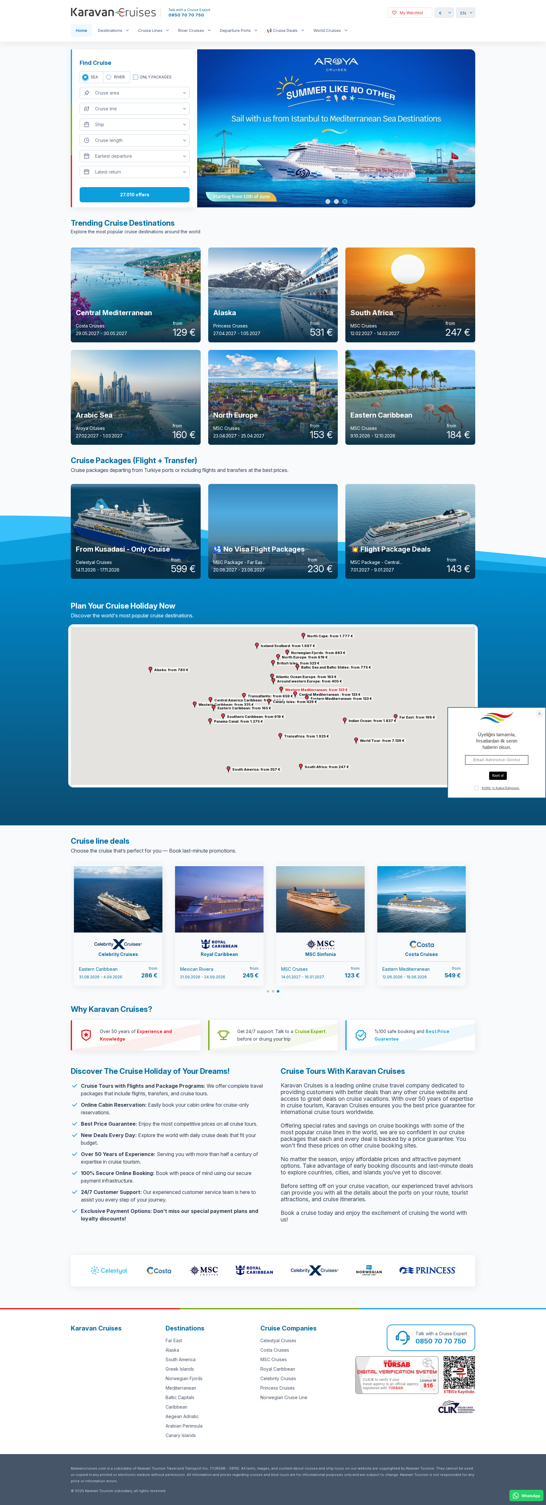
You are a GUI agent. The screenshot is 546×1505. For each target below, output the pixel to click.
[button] (281, 690)
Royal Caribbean (277, 1369)
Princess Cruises (277, 1388)
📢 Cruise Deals (282, 30)
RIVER (119, 77)
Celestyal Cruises (278, 1340)
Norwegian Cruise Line (283, 1397)
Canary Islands (181, 1435)
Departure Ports (235, 30)
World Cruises (327, 30)
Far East (174, 1340)
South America (181, 1359)
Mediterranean (181, 1388)
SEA (94, 77)
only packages (156, 77)
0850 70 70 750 (186, 14)
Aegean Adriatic (182, 1416)
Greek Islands (180, 1369)
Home (81, 30)
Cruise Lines (150, 30)
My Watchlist (411, 12)
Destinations (110, 30)
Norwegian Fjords (184, 1378)
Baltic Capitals (180, 1397)
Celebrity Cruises (278, 1378)
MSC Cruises (273, 1359)
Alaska (172, 1350)
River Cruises (191, 30)
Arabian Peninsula (184, 1426)
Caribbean (176, 1407)
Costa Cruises (274, 1350)
